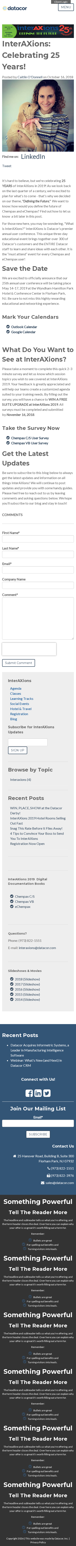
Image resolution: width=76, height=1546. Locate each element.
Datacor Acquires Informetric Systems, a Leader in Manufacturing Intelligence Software (40, 1050)
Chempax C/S (25, 896)
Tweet (6, 166)
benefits (49, 1244)
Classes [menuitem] (15, 693)
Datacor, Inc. (61, 1538)
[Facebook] (29, 1093)
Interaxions (20, 779)
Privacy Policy (38, 1542)
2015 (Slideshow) (27, 994)
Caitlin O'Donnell (30, 77)
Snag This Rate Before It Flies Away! (36, 828)
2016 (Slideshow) (27, 989)
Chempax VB (24, 901)
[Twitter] (46, 1093)
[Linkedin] (38, 1093)
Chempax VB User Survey (29, 443)
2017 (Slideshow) (27, 984)
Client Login (61, 1)
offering (62, 1220)
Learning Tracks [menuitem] (21, 698)
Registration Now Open (27, 843)
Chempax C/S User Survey (30, 438)
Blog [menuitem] (13, 719)
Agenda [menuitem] (15, 688)
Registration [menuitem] (19, 714)
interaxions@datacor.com (37, 948)
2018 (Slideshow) (27, 979)
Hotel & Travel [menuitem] (20, 709)
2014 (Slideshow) (27, 999)
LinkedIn (33, 156)
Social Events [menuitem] (19, 704)
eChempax (22, 906)
